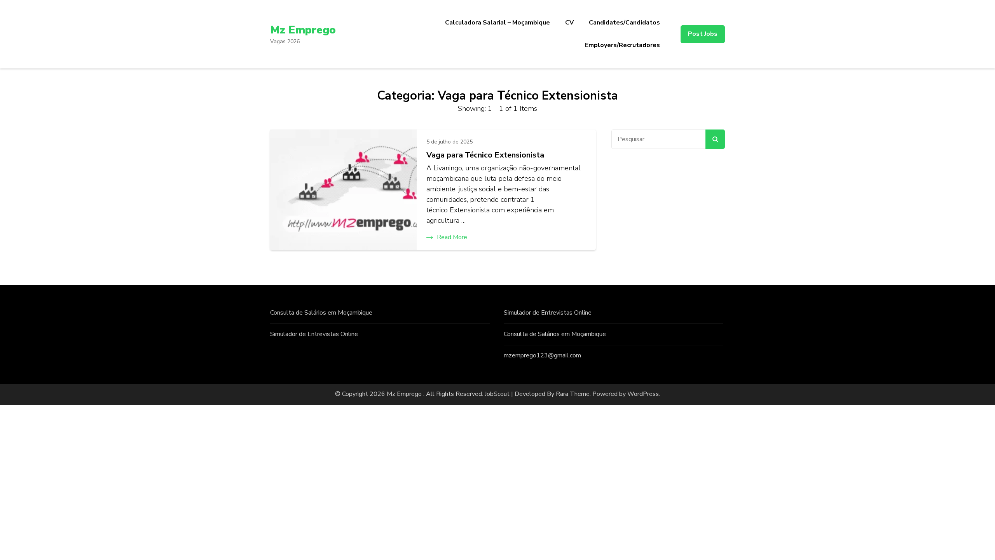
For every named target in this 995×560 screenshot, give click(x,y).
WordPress (643, 394)
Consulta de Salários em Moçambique (321, 312)
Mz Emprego (303, 30)
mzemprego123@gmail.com (542, 355)
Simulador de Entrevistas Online (314, 334)
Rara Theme (573, 394)
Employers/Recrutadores (622, 45)
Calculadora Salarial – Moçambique (497, 22)
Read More (452, 237)
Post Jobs (702, 34)
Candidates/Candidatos (624, 22)
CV (569, 22)
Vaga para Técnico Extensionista (485, 155)
